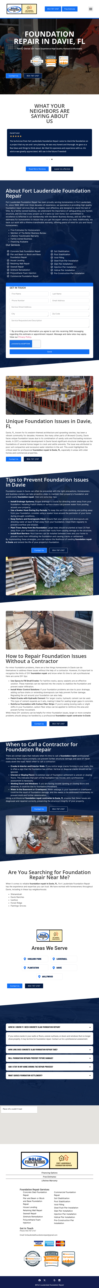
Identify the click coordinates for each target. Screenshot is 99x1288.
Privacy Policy (24, 337)
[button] (90, 8)
